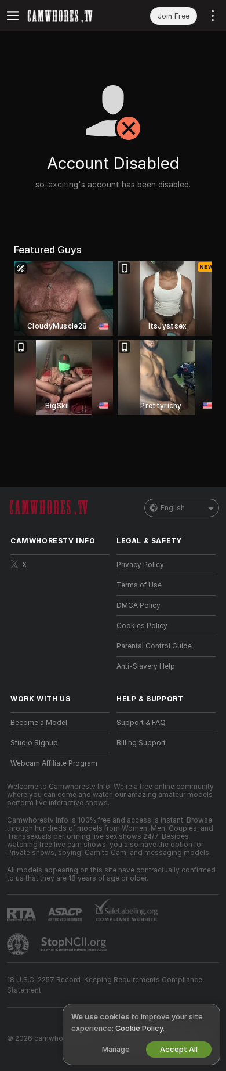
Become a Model (38, 723)
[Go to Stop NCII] (75, 944)
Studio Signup (34, 743)
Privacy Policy (140, 565)
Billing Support (141, 743)
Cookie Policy (139, 1028)
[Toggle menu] (12, 15)
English (173, 508)
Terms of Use (139, 585)
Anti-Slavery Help (145, 666)
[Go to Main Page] (69, 15)
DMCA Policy (138, 605)
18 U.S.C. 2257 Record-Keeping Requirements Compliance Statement (104, 985)
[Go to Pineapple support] (19, 944)
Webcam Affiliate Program (53, 763)
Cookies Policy (141, 626)
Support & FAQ (141, 723)
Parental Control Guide (154, 646)
